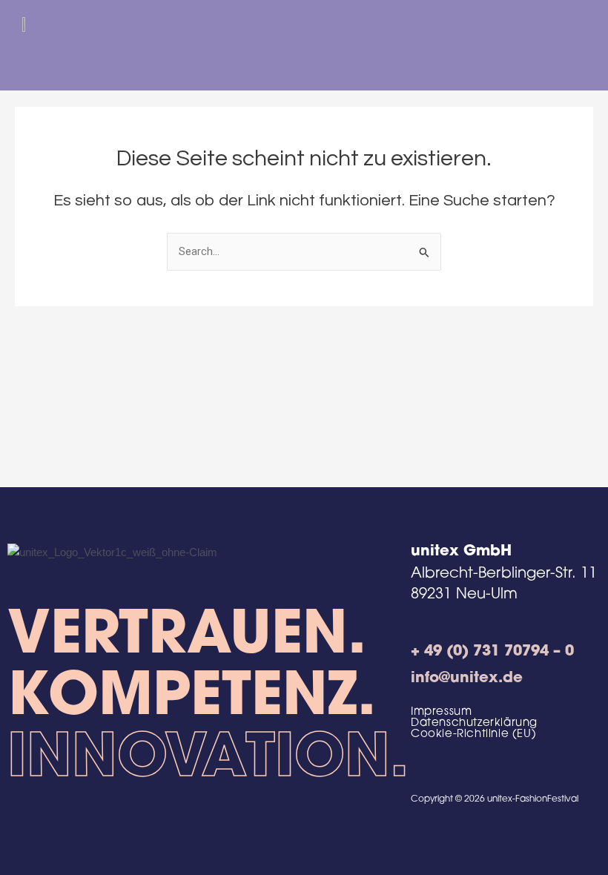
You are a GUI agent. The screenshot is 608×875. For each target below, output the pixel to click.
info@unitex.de (467, 678)
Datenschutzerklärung (474, 723)
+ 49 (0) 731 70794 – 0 (492, 651)
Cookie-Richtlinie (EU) (473, 734)
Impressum (441, 712)
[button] (586, 51)
